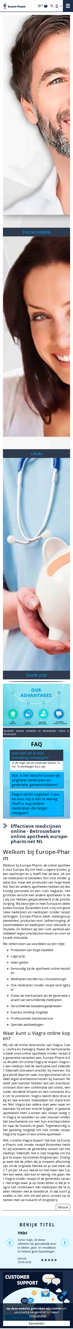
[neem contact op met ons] (36, 1297)
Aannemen (36, 1323)
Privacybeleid (37, 1316)
